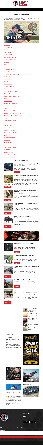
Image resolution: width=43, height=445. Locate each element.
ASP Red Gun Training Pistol (10, 103)
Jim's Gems (36, 257)
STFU (35, 219)
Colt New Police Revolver (9, 130)
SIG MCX (6, 64)
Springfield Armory (30, 177)
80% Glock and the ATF (9, 110)
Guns (30, 164)
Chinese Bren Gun (8, 101)
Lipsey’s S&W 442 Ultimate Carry (11, 69)
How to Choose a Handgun (10, 154)
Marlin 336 (6, 98)
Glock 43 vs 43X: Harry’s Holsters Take (12, 113)
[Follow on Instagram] (29, 422)
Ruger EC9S (7, 45)
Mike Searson (18, 219)
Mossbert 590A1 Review (9, 127)
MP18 (5, 118)
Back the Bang (14, 403)
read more (17, 172)
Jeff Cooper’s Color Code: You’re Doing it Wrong (33, 315)
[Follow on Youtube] (32, 422)
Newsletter (25, 416)
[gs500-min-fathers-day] (21, 240)
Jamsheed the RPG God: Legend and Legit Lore (32, 310)
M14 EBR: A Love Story (9, 86)
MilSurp (21, 193)
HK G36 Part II (7, 142)
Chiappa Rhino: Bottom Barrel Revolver (24, 243)
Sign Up (21, 437)
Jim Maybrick (17, 192)
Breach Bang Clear (26, 413)
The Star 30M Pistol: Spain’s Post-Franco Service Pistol (26, 267)
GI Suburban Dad (18, 292)
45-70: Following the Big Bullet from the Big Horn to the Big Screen (13, 341)
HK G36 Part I (7, 140)
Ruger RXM (6, 50)
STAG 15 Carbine (8, 84)
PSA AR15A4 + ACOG (8, 67)
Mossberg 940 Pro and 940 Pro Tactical (13, 115)
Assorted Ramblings (31, 292)
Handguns (24, 165)
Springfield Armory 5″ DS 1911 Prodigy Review (26, 175)
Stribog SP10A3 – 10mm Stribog (11, 123)
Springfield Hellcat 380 (9, 137)
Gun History (35, 192)
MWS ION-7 (7, 149)
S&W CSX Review (8, 81)
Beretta (30, 192)
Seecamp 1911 (7, 93)
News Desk (17, 257)
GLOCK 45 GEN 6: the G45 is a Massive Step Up (26, 163)
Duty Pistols (34, 164)
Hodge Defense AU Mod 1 (10, 147)
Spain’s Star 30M (8, 135)
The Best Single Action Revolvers (11, 74)
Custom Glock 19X (8, 47)
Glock (15, 165)
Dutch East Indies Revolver (10, 120)
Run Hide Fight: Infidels (11, 351)
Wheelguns (16, 220)
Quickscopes (16, 269)
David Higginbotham (19, 164)
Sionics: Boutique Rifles (9, 89)
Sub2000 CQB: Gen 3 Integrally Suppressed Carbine (33, 324)
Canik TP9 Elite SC (8, 152)
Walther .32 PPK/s (8, 54)
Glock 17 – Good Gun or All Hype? (11, 96)
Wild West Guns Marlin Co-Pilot (11, 91)
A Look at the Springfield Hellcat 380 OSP (24, 255)
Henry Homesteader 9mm (10, 59)
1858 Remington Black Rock (10, 57)
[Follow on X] (26, 422)
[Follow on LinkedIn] (35, 422)
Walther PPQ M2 (8, 76)
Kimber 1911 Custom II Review (10, 71)
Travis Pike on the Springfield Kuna (23, 279)
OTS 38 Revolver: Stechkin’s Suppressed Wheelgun (24, 217)
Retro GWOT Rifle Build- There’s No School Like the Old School (26, 290)
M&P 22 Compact (8, 125)
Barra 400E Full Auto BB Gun (10, 157)
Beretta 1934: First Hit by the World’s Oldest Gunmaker (25, 191)
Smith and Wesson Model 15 (10, 132)
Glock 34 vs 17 (7, 79)
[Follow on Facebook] (24, 422)
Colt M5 (6, 108)
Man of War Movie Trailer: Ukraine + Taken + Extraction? (32, 320)
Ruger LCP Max (7, 52)
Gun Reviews (19, 165)
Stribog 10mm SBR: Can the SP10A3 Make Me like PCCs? (25, 204)
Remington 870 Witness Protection (12, 106)
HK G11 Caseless (8, 145)
